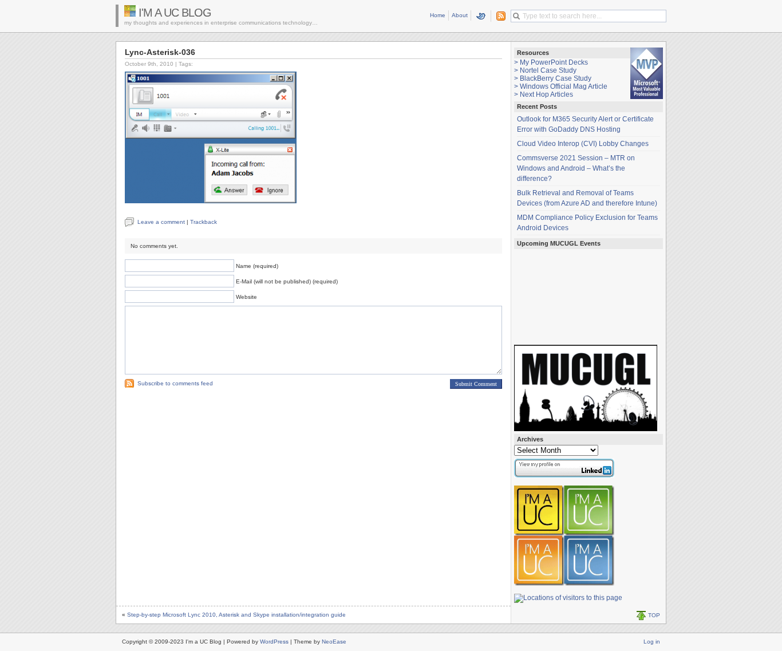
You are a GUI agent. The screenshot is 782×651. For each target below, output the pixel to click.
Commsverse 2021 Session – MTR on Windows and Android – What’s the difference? (576, 168)
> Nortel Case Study (545, 70)
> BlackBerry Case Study (552, 78)
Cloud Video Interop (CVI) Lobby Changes (583, 144)
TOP (654, 615)
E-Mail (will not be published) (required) (287, 281)
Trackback (203, 222)
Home (437, 15)
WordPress (274, 641)
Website (246, 297)
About (460, 15)
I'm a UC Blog (175, 12)
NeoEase (334, 641)
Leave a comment (161, 222)
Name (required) (257, 266)
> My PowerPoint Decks (551, 62)
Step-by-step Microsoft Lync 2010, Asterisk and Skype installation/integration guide (236, 614)
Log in (651, 641)
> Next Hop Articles (543, 94)
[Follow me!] (481, 16)
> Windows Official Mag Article (560, 86)
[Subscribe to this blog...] (498, 16)
